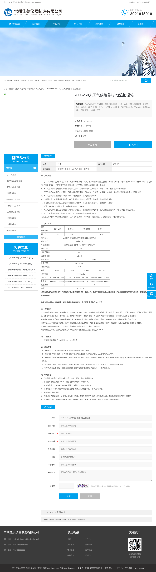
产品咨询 (92, 144)
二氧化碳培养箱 (13, 212)
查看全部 (21, 237)
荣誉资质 (88, 550)
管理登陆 (108, 568)
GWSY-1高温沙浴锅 (57, 512)
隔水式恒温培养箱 (14, 181)
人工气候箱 (40, 89)
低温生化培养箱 (13, 199)
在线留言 (140, 2)
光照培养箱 (11, 224)
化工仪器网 (127, 568)
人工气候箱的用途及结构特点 (20, 264)
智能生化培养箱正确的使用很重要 (21, 270)
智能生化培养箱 (13, 206)
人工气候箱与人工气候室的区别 (21, 258)
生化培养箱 (11, 230)
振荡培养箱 (11, 218)
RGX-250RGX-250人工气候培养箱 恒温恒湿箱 (68, 519)
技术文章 (99, 24)
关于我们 (36, 24)
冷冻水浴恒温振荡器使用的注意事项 (22, 275)
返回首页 (132, 2)
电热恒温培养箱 (13, 187)
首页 (16, 89)
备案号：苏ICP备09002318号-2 (90, 568)
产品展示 (70, 545)
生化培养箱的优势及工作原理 (20, 287)
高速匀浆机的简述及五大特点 (20, 281)
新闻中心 (78, 24)
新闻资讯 (88, 545)
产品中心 (57, 24)
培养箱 (31, 89)
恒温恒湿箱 (11, 193)
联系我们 (148, 2)
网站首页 (16, 24)
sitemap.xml (139, 568)
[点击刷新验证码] (83, 486)
